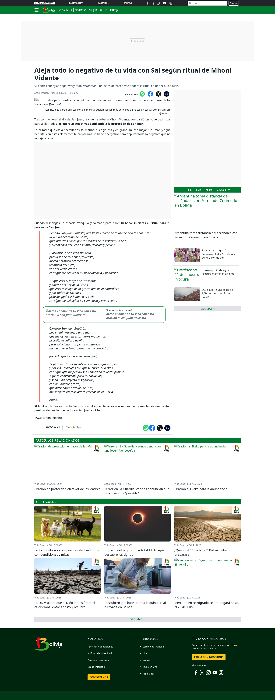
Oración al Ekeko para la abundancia (200, 489)
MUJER (93, 10)
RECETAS (128, 3)
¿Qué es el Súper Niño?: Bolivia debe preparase (200, 552)
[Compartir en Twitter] (159, 427)
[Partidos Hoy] (170, 3)
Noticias (147, 660)
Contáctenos (99, 677)
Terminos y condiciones (100, 646)
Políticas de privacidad (100, 653)
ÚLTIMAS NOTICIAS (44, 3)
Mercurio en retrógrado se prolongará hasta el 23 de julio (206, 605)
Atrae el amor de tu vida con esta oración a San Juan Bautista (130, 316)
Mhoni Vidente (53, 418)
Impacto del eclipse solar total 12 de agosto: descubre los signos (136, 552)
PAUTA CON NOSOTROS (208, 657)
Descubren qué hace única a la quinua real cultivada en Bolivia (135, 605)
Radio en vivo (150, 666)
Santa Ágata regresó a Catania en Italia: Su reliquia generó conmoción (218, 254)
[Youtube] (164, 3)
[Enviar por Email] (166, 93)
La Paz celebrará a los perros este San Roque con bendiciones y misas (66, 552)
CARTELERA (103, 3)
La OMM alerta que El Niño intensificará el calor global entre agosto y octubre (64, 605)
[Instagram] (158, 3)
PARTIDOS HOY (76, 3)
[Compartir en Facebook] (150, 93)
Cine (145, 653)
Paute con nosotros (98, 660)
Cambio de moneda (153, 646)
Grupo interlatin (96, 666)
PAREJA (114, 10)
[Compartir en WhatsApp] (142, 93)
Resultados (149, 673)
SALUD (103, 10)
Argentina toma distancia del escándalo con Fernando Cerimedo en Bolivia (206, 235)
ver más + (208, 308)
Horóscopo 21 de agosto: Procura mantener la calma (218, 271)
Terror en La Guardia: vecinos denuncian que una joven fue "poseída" (136, 491)
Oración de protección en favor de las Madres (67, 489)
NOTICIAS (80, 10)
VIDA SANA (65, 10)
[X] (153, 3)
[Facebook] (147, 3)
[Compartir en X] (158, 93)
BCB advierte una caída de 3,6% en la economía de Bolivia (217, 293)
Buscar (233, 3)
